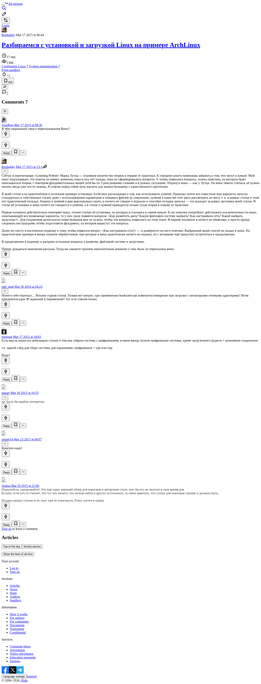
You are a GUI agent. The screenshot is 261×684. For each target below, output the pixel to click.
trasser (6, 393)
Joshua (6, 486)
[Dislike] (6, 145)
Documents (17, 625)
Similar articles (32, 546)
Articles (15, 585)
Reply (6, 153)
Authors (15, 596)
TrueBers (7, 125)
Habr (24, 680)
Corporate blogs (20, 646)
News (13, 589)
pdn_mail (8, 286)
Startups (15, 661)
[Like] (6, 134)
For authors (17, 618)
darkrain (7, 337)
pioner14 (7, 439)
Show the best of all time (18, 554)
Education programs (23, 657)
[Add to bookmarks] (16, 152)
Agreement (17, 629)
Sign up (7, 529)
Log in (14, 568)
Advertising (17, 650)
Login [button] (5, 25)
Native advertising (21, 653)
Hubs (13, 593)
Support (32, 676)
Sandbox (15, 600)
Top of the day (11, 546)
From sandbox (11, 70)
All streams (15, 4)
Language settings (14, 676)
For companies (19, 621)
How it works (19, 614)
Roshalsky (8, 35)
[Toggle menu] (3, 5)
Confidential (18, 632)
